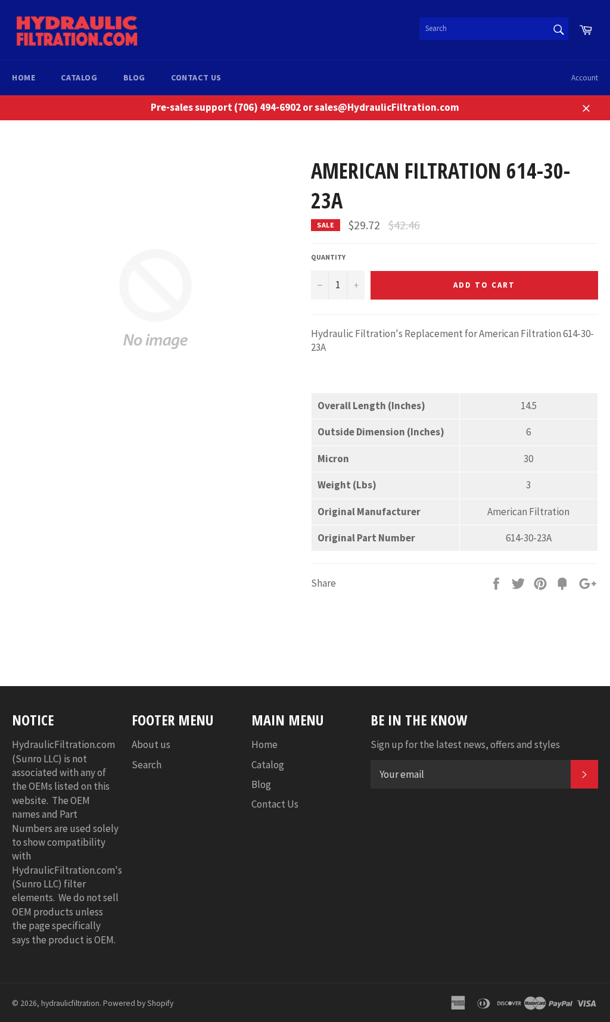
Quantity (328, 257)
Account (584, 78)
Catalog (79, 77)
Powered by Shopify (138, 1003)
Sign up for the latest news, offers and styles (465, 744)
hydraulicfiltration (70, 1003)
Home (23, 77)
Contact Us (196, 77)
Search (146, 764)
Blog (134, 77)
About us (151, 744)
